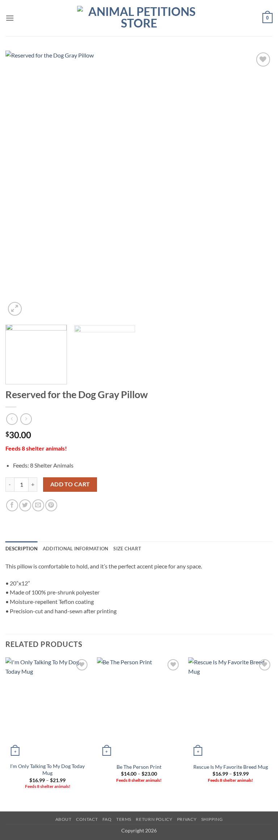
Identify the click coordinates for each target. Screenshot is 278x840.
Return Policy (154, 819)
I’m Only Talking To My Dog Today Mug (47, 769)
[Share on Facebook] (12, 505)
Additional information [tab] (76, 548)
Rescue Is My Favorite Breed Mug (230, 767)
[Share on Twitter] (25, 505)
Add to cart (70, 484)
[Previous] (19, 184)
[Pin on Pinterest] (51, 505)
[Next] (258, 184)
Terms (123, 819)
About (63, 819)
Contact (87, 819)
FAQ (107, 819)
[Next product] (11, 419)
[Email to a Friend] (38, 505)
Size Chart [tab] (127, 548)
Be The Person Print (139, 767)
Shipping (212, 819)
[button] (9, 18)
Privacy (187, 819)
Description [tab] (21, 548)
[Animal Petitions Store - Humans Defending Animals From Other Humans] (139, 18)
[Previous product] (25, 419)
